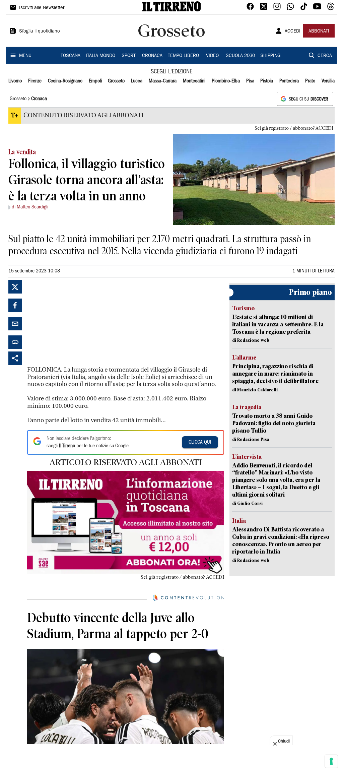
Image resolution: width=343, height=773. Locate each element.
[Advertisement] (77, 322)
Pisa (250, 81)
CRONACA (152, 56)
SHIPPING (270, 56)
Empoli (95, 81)
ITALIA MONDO (100, 56)
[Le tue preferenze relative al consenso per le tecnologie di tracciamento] (331, 761)
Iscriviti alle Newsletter (41, 8)
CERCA (325, 56)
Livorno (15, 81)
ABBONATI (318, 31)
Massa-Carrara (163, 81)
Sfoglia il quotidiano (39, 31)
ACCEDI (292, 31)
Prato (310, 81)
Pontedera (289, 81)
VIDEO (212, 56)
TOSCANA (70, 56)
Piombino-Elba (226, 81)
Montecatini (194, 81)
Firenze (35, 81)
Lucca (136, 81)
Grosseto (116, 81)
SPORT (129, 56)
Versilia (328, 81)
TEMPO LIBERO (183, 56)
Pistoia (266, 81)
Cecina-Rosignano (65, 81)
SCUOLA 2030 (240, 56)
